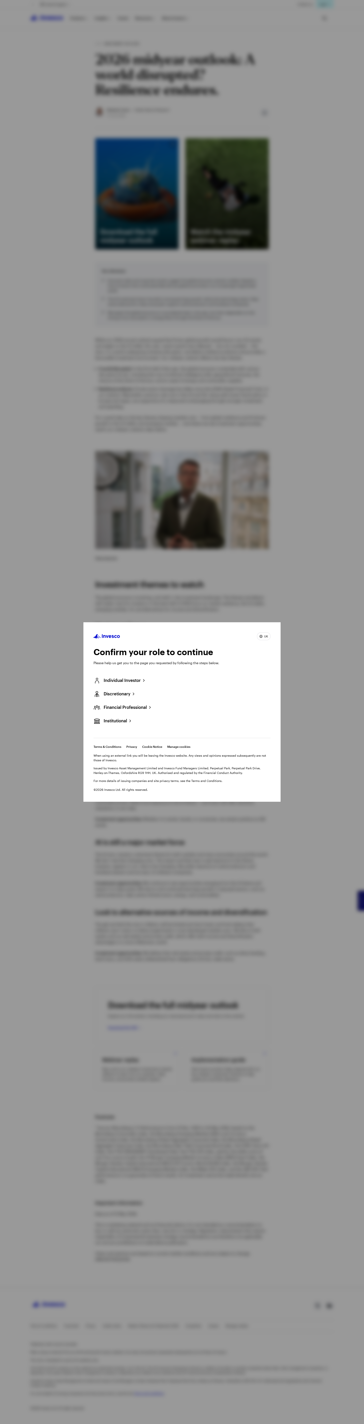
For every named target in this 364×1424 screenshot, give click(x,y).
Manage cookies (178, 746)
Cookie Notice (152, 746)
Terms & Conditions (107, 746)
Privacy (131, 746)
